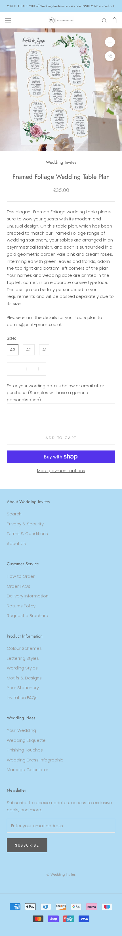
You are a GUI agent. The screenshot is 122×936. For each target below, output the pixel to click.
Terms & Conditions (27, 533)
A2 (28, 350)
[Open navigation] (8, 20)
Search (14, 514)
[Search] (104, 20)
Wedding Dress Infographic (35, 760)
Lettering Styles (23, 658)
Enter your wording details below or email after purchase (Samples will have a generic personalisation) (55, 393)
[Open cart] (114, 20)
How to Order (21, 576)
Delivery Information (28, 596)
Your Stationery (23, 688)
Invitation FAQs (22, 698)
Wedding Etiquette (26, 740)
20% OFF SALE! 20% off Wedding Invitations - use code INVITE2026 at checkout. (61, 6)
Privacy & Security (25, 524)
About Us (16, 543)
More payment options (61, 471)
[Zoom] (110, 42)
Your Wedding (21, 730)
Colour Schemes (24, 648)
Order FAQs (18, 586)
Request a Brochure (27, 615)
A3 (12, 350)
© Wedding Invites (61, 874)
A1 (44, 350)
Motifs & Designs (24, 678)
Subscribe (27, 845)
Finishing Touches (25, 750)
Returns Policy (21, 606)
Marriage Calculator (27, 770)
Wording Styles (22, 668)
